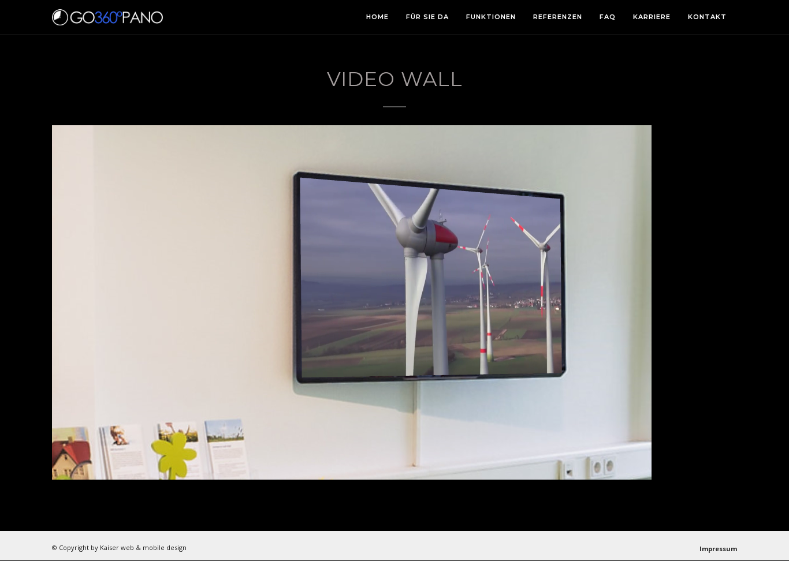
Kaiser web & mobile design (143, 547)
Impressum (718, 548)
